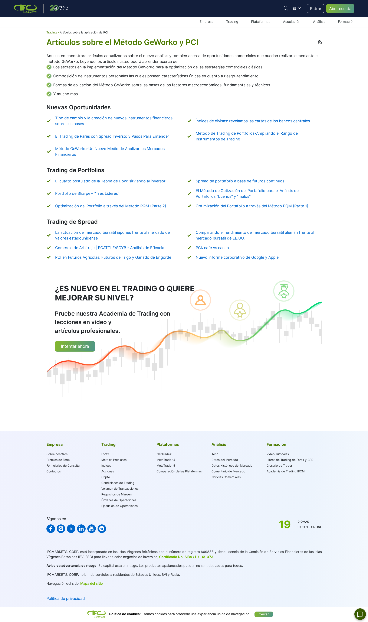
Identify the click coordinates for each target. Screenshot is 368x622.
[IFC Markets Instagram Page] (61, 528)
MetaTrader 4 (166, 460)
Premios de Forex (58, 460)
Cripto (105, 477)
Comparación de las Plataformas (179, 471)
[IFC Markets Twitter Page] (71, 528)
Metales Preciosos (113, 460)
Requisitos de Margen (116, 494)
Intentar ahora (75, 346)
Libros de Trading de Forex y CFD (290, 460)
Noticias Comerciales (226, 477)
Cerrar (264, 614)
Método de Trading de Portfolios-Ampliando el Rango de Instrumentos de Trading (247, 136)
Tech (214, 454)
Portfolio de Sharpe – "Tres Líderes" (87, 193)
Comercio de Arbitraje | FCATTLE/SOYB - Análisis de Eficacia (109, 247)
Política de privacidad (65, 598)
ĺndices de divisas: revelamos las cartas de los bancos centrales (253, 121)
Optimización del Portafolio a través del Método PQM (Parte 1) (252, 206)
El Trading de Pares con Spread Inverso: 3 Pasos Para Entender (112, 136)
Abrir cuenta (340, 8)
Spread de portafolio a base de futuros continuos (240, 181)
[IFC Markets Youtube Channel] (91, 528)
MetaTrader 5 (166, 465)
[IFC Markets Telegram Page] (102, 528)
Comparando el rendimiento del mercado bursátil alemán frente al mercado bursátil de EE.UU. (255, 235)
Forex (105, 454)
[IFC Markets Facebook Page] (50, 528)
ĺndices (106, 465)
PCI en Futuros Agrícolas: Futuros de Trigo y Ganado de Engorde (113, 257)
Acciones (107, 471)
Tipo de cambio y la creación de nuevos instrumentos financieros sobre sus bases (113, 121)
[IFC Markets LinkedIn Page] (81, 528)
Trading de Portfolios (75, 170)
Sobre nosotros (57, 454)
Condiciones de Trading (117, 483)
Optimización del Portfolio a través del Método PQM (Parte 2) (110, 206)
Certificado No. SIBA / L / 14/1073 (186, 557)
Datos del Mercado (224, 460)
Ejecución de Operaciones (119, 506)
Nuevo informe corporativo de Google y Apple (237, 257)
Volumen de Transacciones (119, 488)
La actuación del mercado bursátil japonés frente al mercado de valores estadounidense (112, 235)
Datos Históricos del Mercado (231, 465)
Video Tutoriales (278, 454)
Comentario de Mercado (228, 471)
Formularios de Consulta (63, 465)
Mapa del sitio (91, 584)
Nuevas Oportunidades (78, 107)
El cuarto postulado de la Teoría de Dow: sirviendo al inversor (110, 181)
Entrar (315, 8)
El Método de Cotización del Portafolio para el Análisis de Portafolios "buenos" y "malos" (247, 193)
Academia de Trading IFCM (286, 471)
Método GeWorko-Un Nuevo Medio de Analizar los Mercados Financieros (110, 151)
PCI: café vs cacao (212, 247)
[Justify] (286, 8)
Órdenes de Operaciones (118, 500)
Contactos (53, 471)
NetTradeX (164, 454)
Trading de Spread (72, 221)
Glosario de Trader (279, 465)
